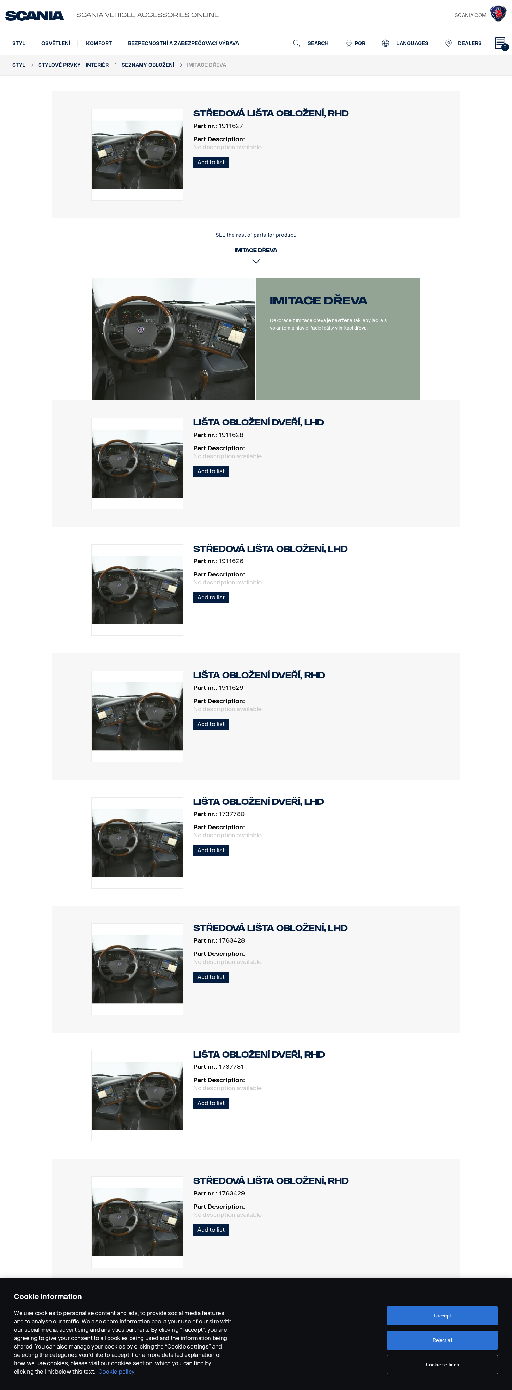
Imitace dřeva (319, 300)
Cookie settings (442, 1364)
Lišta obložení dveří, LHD (258, 422)
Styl (18, 43)
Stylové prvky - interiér (73, 65)
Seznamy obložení (148, 65)
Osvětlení (55, 43)
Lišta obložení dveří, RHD (259, 675)
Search (317, 43)
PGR (359, 43)
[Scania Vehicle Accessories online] (34, 15)
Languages (411, 43)
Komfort (99, 43)
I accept (442, 1316)
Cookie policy (116, 1371)
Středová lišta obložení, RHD (271, 1181)
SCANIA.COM (470, 15)
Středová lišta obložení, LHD (270, 549)
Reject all (442, 1340)
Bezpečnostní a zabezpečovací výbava (183, 43)
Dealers (470, 43)
